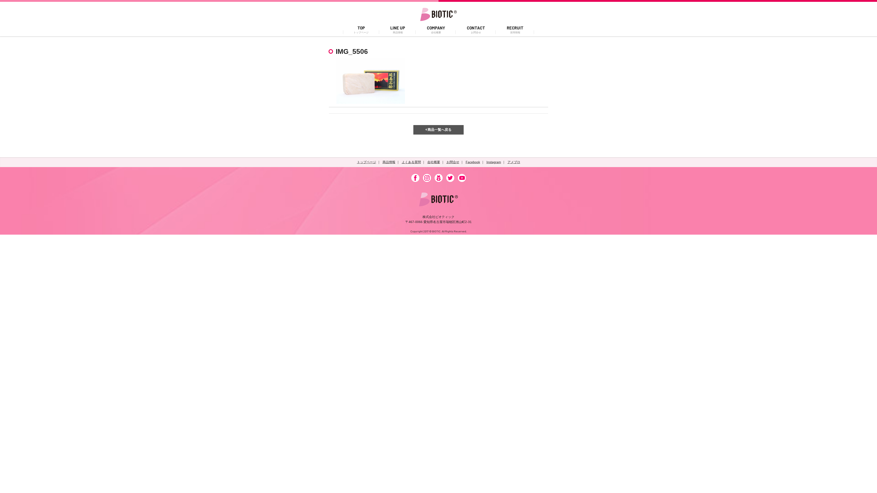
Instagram (493, 162)
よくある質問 (411, 162)
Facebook (473, 162)
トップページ (366, 162)
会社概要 (433, 162)
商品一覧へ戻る (439, 129)
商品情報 (389, 162)
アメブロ (513, 162)
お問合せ (452, 162)
